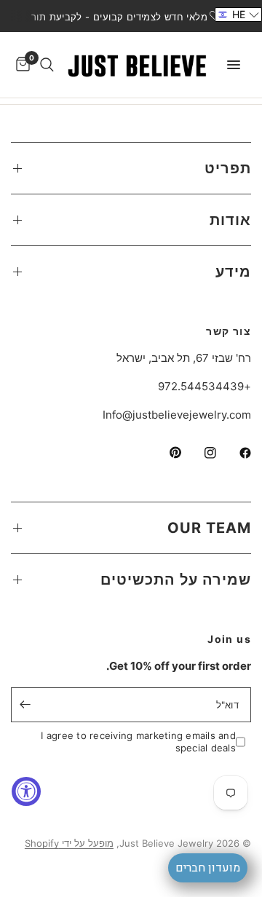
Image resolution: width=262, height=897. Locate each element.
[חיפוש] (47, 65)
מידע (233, 271)
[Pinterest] (165, 453)
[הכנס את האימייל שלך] (25, 704)
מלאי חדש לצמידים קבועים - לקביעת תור (119, 17)
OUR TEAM (209, 528)
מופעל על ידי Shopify (69, 843)
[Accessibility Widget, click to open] (26, 791)
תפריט (228, 168)
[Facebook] (235, 453)
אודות (230, 220)
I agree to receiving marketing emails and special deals (138, 742)
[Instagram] (200, 453)
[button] (238, 14)
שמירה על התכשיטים (175, 579)
